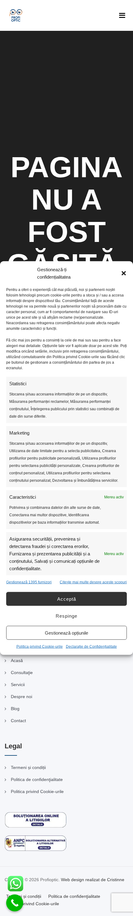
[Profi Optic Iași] (15, 15)
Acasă (17, 660)
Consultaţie (22, 672)
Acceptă (66, 598)
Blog (15, 708)
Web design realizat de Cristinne (92, 879)
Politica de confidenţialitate (37, 779)
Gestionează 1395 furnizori (29, 582)
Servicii (18, 684)
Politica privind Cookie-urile (39, 646)
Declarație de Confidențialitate (91, 646)
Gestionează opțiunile (66, 632)
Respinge (66, 615)
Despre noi (21, 696)
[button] (124, 273)
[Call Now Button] (14, 902)
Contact (18, 720)
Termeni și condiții (28, 767)
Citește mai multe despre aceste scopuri (93, 582)
